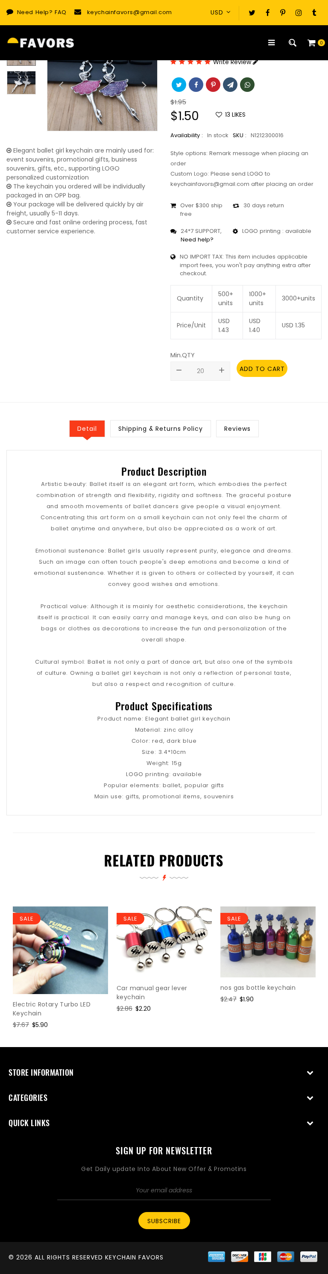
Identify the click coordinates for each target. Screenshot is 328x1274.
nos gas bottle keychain (258, 987)
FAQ (61, 12)
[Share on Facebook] (195, 83)
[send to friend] (229, 83)
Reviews (237, 428)
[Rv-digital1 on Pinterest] (282, 12)
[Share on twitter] (178, 83)
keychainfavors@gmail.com (129, 12)
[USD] (223, 12)
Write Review (233, 62)
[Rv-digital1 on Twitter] (252, 12)
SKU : (239, 135)
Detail (87, 428)
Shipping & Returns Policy (160, 428)
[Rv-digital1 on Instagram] (298, 12)
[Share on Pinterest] (212, 83)
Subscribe (164, 1221)
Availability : (186, 135)
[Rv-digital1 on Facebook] (268, 12)
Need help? (197, 239)
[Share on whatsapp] (246, 83)
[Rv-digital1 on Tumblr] (314, 12)
